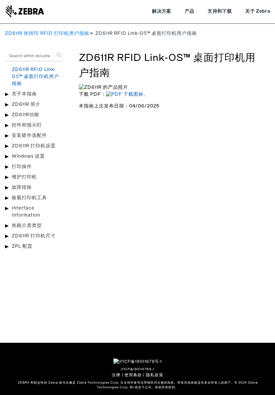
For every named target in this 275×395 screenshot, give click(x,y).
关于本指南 (24, 94)
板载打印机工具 (29, 197)
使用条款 (133, 375)
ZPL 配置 (22, 246)
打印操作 (22, 166)
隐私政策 (154, 375)
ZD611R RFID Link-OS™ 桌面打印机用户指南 (35, 76)
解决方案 (161, 11)
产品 (190, 11)
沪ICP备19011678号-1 (137, 369)
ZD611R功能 (25, 114)
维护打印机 (24, 177)
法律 (116, 375)
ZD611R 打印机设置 (34, 146)
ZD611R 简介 (26, 104)
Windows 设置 (28, 156)
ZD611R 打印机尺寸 (34, 236)
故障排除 (22, 187)
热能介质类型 (27, 225)
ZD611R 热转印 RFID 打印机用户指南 (47, 33)
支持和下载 (220, 11)
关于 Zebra (257, 11)
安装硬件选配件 (29, 135)
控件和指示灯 (27, 125)
